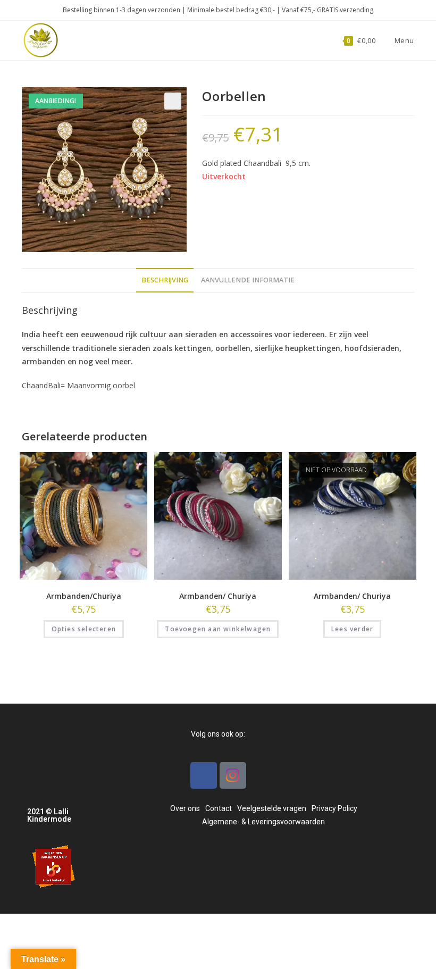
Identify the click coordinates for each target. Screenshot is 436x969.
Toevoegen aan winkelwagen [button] (218, 628)
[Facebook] (203, 775)
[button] (172, 101)
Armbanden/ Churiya (217, 596)
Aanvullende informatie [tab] (248, 280)
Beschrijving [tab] (164, 280)
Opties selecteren (84, 628)
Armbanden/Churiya (83, 596)
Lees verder (352, 628)
